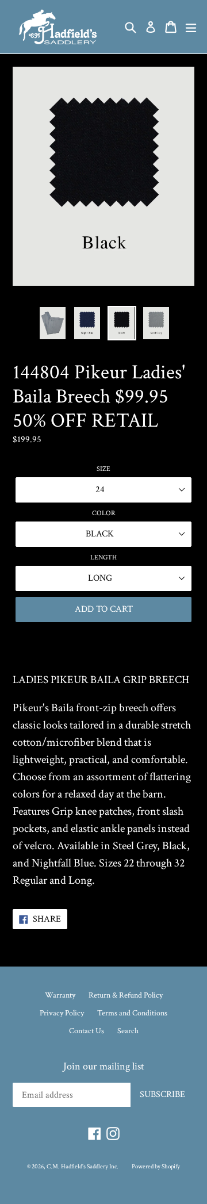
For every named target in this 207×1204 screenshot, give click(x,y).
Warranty (60, 995)
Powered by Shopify (156, 1167)
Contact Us (86, 1031)
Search (128, 1031)
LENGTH (103, 557)
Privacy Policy (62, 1013)
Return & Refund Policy (126, 995)
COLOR (104, 513)
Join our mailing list (103, 1066)
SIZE (103, 469)
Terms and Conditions (132, 1013)
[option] (53, 323)
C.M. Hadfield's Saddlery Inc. (82, 1167)
